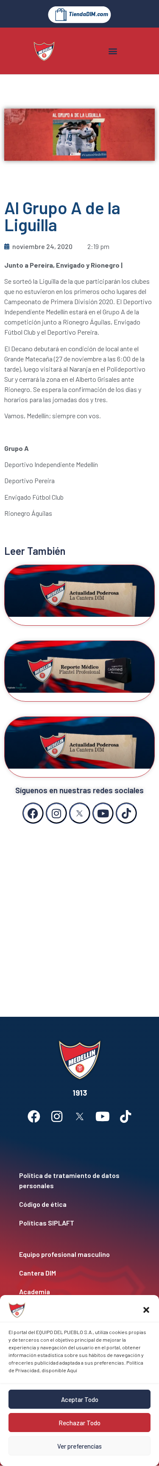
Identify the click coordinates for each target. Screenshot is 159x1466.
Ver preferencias (79, 1446)
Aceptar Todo (79, 1399)
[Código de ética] (79, 1204)
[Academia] (79, 1291)
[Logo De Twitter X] (79, 813)
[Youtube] (103, 813)
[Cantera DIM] (79, 1273)
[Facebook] (33, 813)
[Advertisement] (79, 911)
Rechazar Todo (79, 1423)
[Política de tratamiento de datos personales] (79, 1180)
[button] (146, 1310)
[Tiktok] (126, 813)
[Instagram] (56, 813)
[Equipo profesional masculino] (79, 1254)
